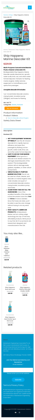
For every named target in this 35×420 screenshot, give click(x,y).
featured (12, 50)
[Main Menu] (30, 7)
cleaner (14, 105)
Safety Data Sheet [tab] (12, 120)
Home (6, 15)
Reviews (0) (8, 134)
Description (8, 131)
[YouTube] (15, 412)
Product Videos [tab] (11, 115)
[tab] (17, 130)
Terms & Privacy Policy (13, 385)
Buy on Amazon (12, 108)
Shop (11, 15)
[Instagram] (19, 412)
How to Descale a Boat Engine (18, 118)
